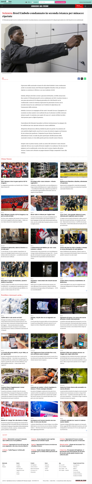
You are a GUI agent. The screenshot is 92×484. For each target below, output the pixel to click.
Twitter (46, 468)
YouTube (46, 470)
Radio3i (74, 468)
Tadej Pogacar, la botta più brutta (13, 450)
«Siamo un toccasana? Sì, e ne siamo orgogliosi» (72, 445)
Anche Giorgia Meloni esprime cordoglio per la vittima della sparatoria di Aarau (44, 451)
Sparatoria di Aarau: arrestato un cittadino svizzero (44, 445)
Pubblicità (18, 466)
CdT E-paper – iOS (63, 468)
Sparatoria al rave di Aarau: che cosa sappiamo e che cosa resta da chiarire (15, 445)
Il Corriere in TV (34, 470)
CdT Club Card (19, 468)
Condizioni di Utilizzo (77, 474)
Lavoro (17, 472)
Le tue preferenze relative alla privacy (63, 480)
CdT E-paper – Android (64, 470)
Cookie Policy (52, 480)
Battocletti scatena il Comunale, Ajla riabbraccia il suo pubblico (14, 439)
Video (3, 465)
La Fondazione (76, 465)
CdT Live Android (62, 466)
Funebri (17, 474)
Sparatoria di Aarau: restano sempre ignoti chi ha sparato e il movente (72, 439)
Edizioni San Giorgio (35, 468)
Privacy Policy (46, 480)
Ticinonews (75, 470)
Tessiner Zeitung (76, 472)
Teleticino (75, 466)
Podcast (4, 466)
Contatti (18, 465)
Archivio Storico (34, 466)
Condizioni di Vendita (77, 475)
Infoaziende (33, 472)
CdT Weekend (33, 465)
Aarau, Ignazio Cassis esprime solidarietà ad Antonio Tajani (43, 439)
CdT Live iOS (61, 465)
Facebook (47, 465)
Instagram (47, 466)
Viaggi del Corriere (20, 470)
